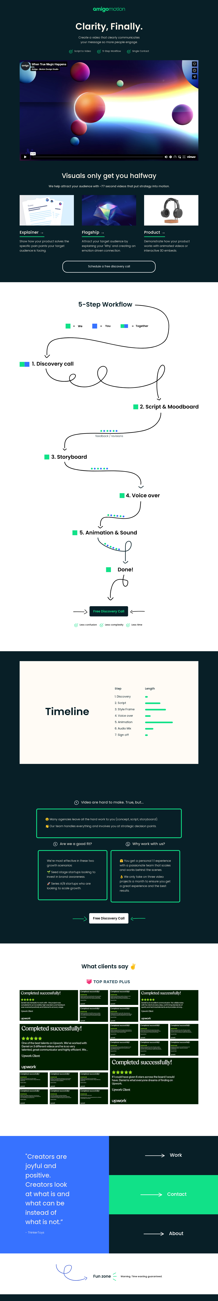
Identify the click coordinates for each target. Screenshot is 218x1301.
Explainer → (32, 233)
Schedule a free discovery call (109, 266)
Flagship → (93, 233)
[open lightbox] (49, 1006)
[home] (109, 9)
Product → (154, 233)
